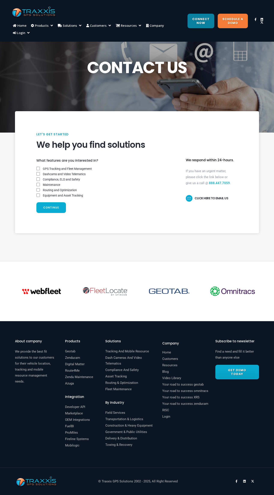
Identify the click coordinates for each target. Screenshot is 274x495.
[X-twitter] (261, 22)
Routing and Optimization (60, 190)
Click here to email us (211, 198)
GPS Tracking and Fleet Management (67, 168)
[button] (42, 25)
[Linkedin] (261, 19)
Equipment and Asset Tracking (63, 195)
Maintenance (51, 184)
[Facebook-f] (255, 19)
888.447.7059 (219, 183)
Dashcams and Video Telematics (64, 174)
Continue (51, 207)
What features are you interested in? (67, 160)
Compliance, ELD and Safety (61, 179)
